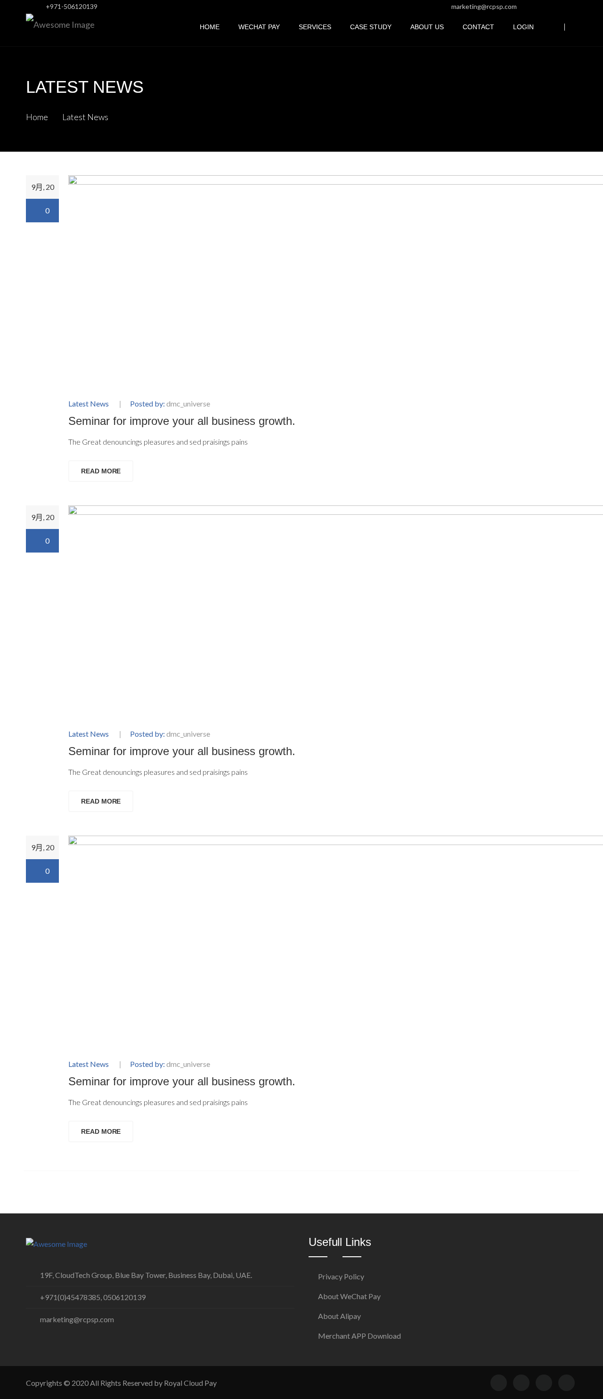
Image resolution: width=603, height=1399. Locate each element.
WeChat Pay (259, 27)
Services (315, 27)
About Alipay (339, 1315)
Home (210, 27)
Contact (478, 27)
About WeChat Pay (349, 1296)
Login (523, 27)
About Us (427, 27)
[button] (574, 27)
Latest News (85, 117)
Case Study (370, 27)
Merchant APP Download (359, 1335)
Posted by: (170, 404)
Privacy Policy (341, 1276)
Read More (101, 471)
